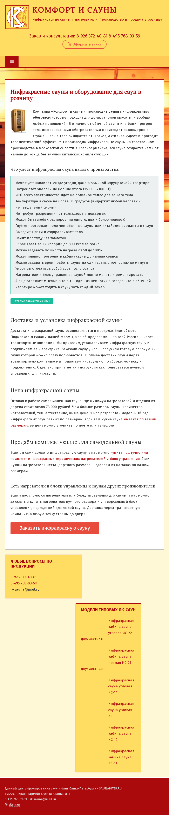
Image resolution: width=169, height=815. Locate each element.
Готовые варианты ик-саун (32, 301)
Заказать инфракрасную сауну (55, 528)
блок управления (125, 459)
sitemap (14, 804)
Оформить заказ (86, 44)
